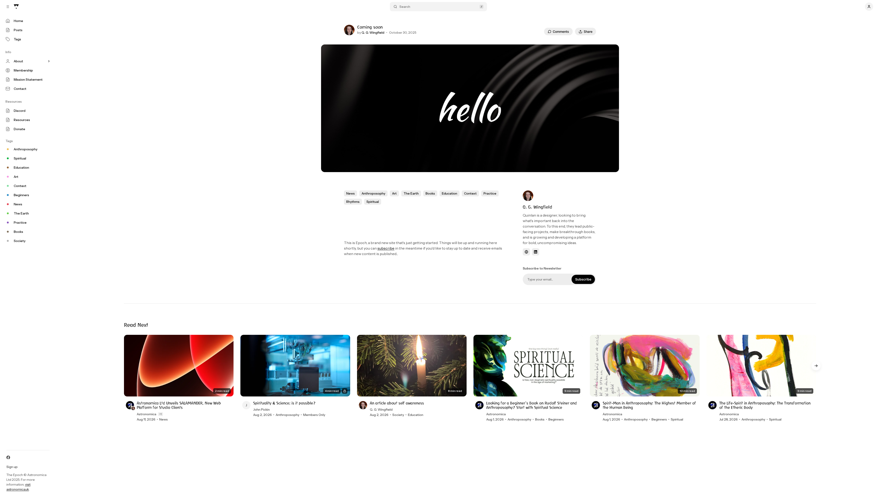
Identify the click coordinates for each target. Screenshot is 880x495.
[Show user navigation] (869, 7)
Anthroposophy (373, 193)
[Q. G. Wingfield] (349, 30)
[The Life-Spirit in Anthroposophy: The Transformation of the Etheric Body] (761, 365)
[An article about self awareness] (412, 365)
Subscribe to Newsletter (542, 268)
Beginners (556, 419)
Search (404, 7)
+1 (160, 414)
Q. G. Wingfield (373, 32)
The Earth (411, 193)
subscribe (385, 248)
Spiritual (372, 202)
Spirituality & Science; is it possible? (284, 403)
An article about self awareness (397, 403)
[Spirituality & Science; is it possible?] (295, 365)
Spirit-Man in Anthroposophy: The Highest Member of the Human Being (649, 405)
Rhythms (353, 202)
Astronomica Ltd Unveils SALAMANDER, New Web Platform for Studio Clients (179, 405)
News (350, 193)
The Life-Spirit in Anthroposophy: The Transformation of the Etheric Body (765, 405)
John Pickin (261, 409)
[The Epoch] (16, 6)
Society (398, 415)
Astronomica (146, 414)
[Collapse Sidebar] (8, 7)
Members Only (314, 415)
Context (470, 193)
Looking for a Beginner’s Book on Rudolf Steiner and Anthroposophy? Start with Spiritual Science (531, 405)
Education (449, 193)
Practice (490, 193)
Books (430, 193)
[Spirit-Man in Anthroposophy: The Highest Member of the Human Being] (644, 365)
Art (394, 193)
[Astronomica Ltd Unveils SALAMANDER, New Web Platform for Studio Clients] (179, 365)
